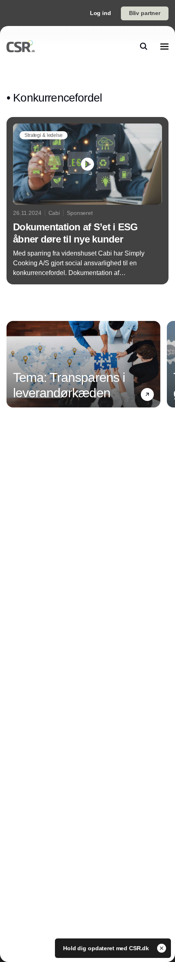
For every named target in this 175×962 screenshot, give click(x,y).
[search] (143, 46)
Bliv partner (144, 13)
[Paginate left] (13, 364)
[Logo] (21, 46)
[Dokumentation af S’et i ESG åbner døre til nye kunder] (87, 200)
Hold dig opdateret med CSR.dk (107, 948)
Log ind (100, 13)
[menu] (164, 46)
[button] (147, 394)
